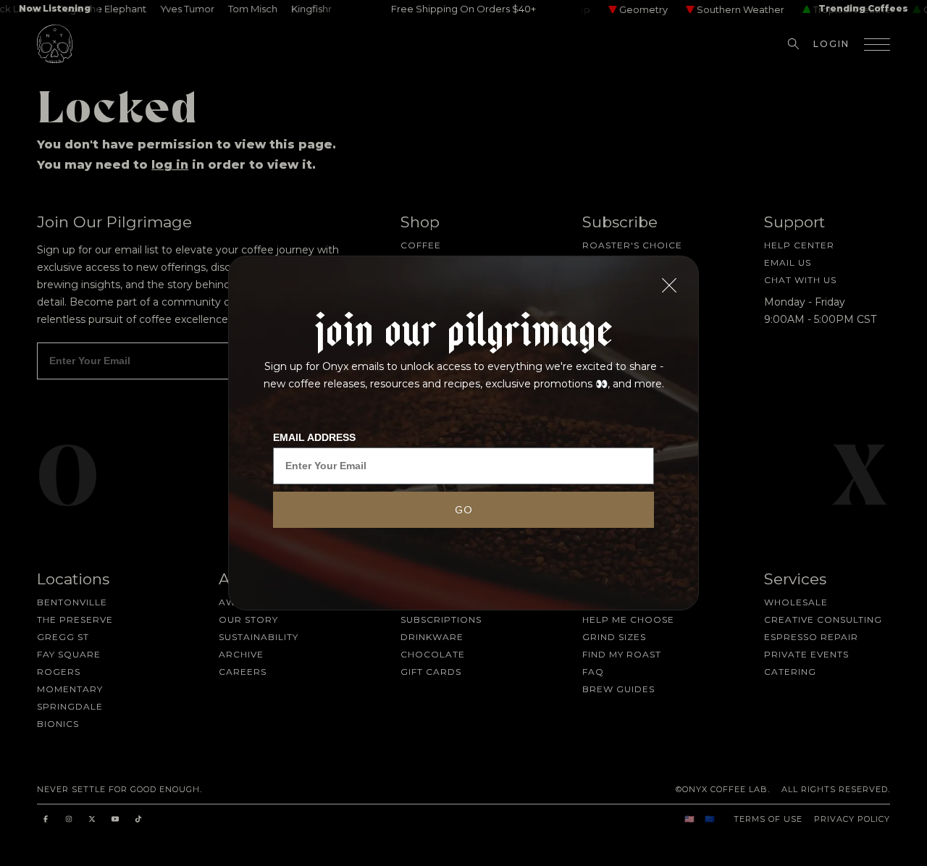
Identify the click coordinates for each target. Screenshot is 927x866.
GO (464, 510)
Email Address (314, 437)
